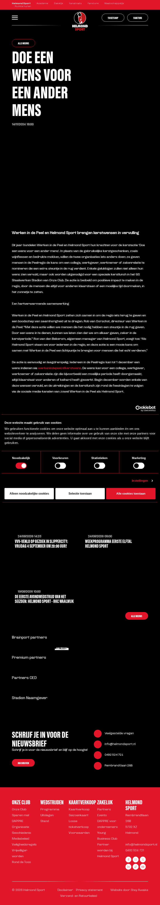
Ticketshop (113, 18)
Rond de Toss (21, 862)
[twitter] (143, 859)
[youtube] (143, 867)
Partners (104, 809)
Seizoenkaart (78, 815)
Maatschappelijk (114, 3)
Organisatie (20, 827)
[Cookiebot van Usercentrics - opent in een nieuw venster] (138, 408)
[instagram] (136, 859)
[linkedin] (128, 867)
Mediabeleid (20, 838)
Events (102, 815)
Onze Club (19, 809)
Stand (44, 821)
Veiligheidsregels (24, 844)
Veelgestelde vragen (119, 733)
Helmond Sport (21, 3)
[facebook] (128, 859)
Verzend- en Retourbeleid (78, 896)
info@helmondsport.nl (120, 744)
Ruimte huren (23, 6)
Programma (49, 809)
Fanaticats (75, 3)
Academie (42, 3)
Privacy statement (89, 890)
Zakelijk (58, 3)
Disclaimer (65, 890)
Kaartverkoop (79, 809)
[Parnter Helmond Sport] (20, 648)
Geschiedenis (21, 833)
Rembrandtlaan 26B (119, 765)
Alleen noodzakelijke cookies (29, 493)
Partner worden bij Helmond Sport (108, 850)
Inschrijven (23, 763)
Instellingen (140, 480)
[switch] (60, 466)
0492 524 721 (114, 755)
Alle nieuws (23, 43)
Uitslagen (47, 815)
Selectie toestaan (80, 493)
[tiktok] (136, 867)
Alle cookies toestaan (130, 493)
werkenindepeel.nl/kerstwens (59, 368)
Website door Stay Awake (129, 890)
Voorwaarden (79, 833)
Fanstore (93, 3)
